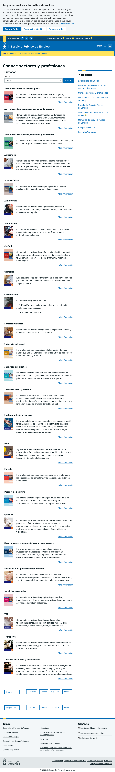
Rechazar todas (56, 29)
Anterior (43, 692)
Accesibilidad (57, 760)
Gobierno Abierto (54, 38)
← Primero (31, 692)
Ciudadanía (44, 728)
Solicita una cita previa (88, 738)
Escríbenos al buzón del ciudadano (93, 728)
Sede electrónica (83, 38)
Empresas (44, 739)
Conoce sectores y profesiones (93, 93)
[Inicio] (5, 53)
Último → (67, 692)
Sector (7, 76)
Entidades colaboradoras (50, 743)
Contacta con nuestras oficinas (92, 733)
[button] (12, 692)
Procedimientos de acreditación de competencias (52, 733)
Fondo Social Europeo (11, 737)
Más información (66, 24)
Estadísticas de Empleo (88, 81)
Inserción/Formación (87, 132)
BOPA (69, 38)
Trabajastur (13, 53)
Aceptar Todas (12, 29)
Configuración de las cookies (101, 764)
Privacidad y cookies (95, 760)
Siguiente (55, 692)
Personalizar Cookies (34, 29)
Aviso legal (108, 760)
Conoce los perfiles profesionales (16, 741)
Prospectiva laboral (86, 127)
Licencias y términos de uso (75, 760)
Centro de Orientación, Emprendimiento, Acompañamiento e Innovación (56, 749)
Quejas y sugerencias (11, 750)
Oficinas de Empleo (10, 732)
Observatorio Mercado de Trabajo (33, 53)
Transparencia (8, 745)
